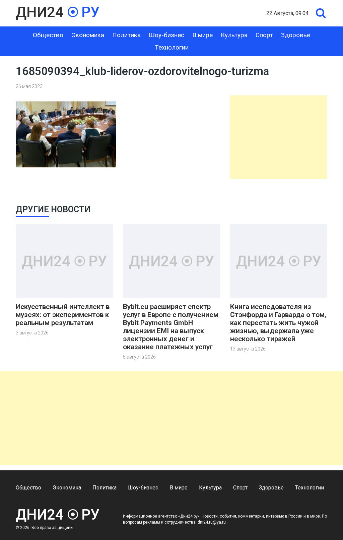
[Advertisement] (278, 137)
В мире (202, 35)
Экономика (87, 35)
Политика (126, 35)
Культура (234, 35)
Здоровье (295, 35)
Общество (48, 35)
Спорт (264, 35)
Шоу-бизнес (166, 35)
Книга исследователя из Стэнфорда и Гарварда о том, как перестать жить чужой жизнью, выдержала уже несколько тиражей (278, 323)
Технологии (172, 47)
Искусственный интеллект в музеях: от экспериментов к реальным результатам (63, 315)
